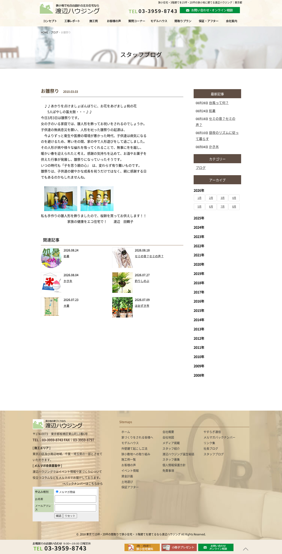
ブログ (201, 167)
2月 (211, 198)
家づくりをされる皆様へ (47, 22)
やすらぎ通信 (212, 431)
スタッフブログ (214, 454)
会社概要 (168, 431)
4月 (234, 198)
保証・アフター (208, 22)
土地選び (127, 481)
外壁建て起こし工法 (134, 448)
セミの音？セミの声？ (149, 256)
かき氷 (68, 281)
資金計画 (127, 476)
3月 (223, 198)
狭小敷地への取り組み (135, 454)
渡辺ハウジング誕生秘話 (178, 454)
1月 (199, 198)
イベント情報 (130, 470)
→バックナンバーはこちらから (82, 483)
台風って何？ (219, 102)
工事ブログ (73, 22)
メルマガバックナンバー (219, 437)
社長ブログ (211, 448)
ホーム (125, 431)
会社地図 (168, 437)
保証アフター (130, 487)
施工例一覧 (94, 22)
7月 (223, 206)
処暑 (66, 256)
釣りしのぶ (142, 281)
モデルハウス (159, 22)
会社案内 (235, 22)
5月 (199, 206)
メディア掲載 (171, 443)
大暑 (66, 305)
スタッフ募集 (171, 459)
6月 (211, 206)
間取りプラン (183, 22)
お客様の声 (113, 22)
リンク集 (209, 443)
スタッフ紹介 (171, 448)
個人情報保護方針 (174, 465)
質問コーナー (135, 22)
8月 (234, 206)
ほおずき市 (142, 305)
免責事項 (168, 470)
